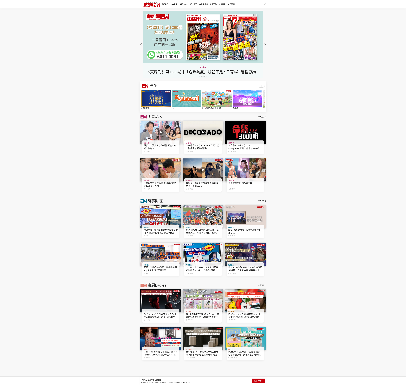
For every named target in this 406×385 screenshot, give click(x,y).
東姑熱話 (231, 181)
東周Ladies (184, 4)
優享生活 (193, 4)
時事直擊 (146, 227)
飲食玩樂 (231, 311)
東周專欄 (231, 4)
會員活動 (213, 4)
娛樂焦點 (146, 143)
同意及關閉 (258, 381)
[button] (265, 44)
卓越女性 (146, 349)
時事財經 (174, 4)
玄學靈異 (222, 4)
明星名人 (165, 4)
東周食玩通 (203, 4)
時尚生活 (146, 311)
